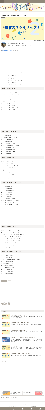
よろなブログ (22, 1)
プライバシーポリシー (12, 406)
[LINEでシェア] (27, 227)
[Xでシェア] (12, 227)
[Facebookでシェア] (20, 227)
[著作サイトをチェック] (2, 304)
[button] (42, 301)
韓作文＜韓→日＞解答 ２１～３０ (15, 84)
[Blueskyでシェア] (16, 227)
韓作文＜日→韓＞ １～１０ (13, 75)
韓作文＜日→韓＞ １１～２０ (13, 78)
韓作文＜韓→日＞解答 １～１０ (14, 77)
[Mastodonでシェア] (14, 227)
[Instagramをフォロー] (4, 304)
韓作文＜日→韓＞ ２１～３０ (13, 82)
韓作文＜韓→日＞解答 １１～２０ (15, 80)
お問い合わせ (33, 406)
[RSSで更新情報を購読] (9, 304)
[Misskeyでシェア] (18, 227)
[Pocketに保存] (25, 227)
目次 (21, 72)
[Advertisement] (22, 62)
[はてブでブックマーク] (22, 227)
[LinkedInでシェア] (31, 227)
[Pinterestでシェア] (29, 227)
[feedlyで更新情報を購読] (6, 304)
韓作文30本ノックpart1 (7, 50)
